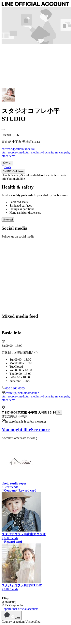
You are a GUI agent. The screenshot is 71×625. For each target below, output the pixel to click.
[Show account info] (3, 129)
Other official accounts (24, 608)
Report (6, 608)
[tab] (11, 175)
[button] (6, 167)
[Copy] (59, 412)
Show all (8, 219)
